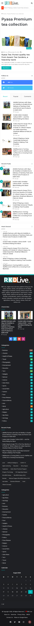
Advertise (13, 614)
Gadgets (5, 374)
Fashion (4, 391)
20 (17, 592)
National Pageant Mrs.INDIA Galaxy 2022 (19, 478)
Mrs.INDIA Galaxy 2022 (20, 475)
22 (26, 592)
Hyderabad (5, 469)
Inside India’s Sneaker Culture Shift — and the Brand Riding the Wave (21, 117)
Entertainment (6, 365)
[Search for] (32, 4)
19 (12, 592)
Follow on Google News (21, 617)
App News (5, 415)
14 (21, 588)
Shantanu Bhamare (15, 481)
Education (5, 368)
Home (4, 13)
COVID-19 (23, 462)
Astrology (5, 418)
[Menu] (2, 4)
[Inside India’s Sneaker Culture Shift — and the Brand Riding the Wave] (7, 117)
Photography (6, 362)
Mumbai (4, 478)
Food (3, 394)
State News (5, 383)
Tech (3, 371)
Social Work (5, 388)
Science (4, 380)
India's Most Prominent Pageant (19, 469)
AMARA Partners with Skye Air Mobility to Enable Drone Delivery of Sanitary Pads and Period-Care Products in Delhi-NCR (22, 106)
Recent (5, 96)
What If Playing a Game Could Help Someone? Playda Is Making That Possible (23, 205)
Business (5, 350)
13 (17, 588)
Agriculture (5, 409)
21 (21, 592)
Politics (4, 421)
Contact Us (9, 617)
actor (3, 462)
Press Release (6, 397)
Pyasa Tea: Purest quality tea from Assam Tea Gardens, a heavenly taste (15, 57)
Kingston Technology (7, 472)
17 (3, 592)
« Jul (2, 604)
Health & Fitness (7, 356)
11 (8, 588)
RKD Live (5, 52)
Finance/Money (7, 400)
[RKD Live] (12, 3)
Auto (3, 403)
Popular (15, 96)
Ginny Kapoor (24, 466)
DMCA (28, 614)
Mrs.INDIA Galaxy (6, 475)
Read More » (6, 68)
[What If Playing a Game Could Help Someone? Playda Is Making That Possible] (7, 140)
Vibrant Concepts (6, 484)
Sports (4, 386)
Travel (4, 359)
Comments (27, 96)
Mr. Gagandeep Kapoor (21, 472)
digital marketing (6, 466)
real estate (5, 481)
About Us (7, 614)
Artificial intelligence (13, 462)
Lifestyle (4, 353)
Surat (23, 481)
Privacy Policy (21, 614)
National (4, 377)
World (4, 406)
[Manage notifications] (29, 622)
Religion (4, 412)
